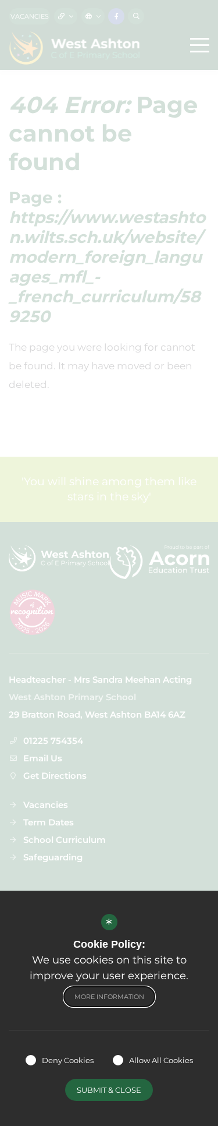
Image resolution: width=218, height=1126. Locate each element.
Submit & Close (109, 1090)
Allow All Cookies (161, 1060)
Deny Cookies (68, 1060)
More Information (109, 997)
